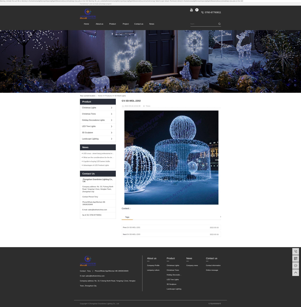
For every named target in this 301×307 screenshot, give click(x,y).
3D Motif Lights (120, 96)
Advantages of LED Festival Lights (96, 165)
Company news (192, 265)
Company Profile (153, 265)
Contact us (138, 24)
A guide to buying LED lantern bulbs (96, 161)
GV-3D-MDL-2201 (133, 227)
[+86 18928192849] (295, 251)
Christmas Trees (89, 114)
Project (126, 24)
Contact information (213, 265)
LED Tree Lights (89, 126)
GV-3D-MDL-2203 (133, 234)
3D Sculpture (87, 133)
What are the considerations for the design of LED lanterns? (98, 157)
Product (112, 24)
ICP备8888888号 (214, 304)
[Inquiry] (295, 265)
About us (99, 24)
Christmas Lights (89, 108)
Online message (212, 270)
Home (86, 24)
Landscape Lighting (90, 139)
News (151, 24)
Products (108, 96)
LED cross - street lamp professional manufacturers (98, 153)
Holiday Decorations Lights (93, 120)
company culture (153, 270)
